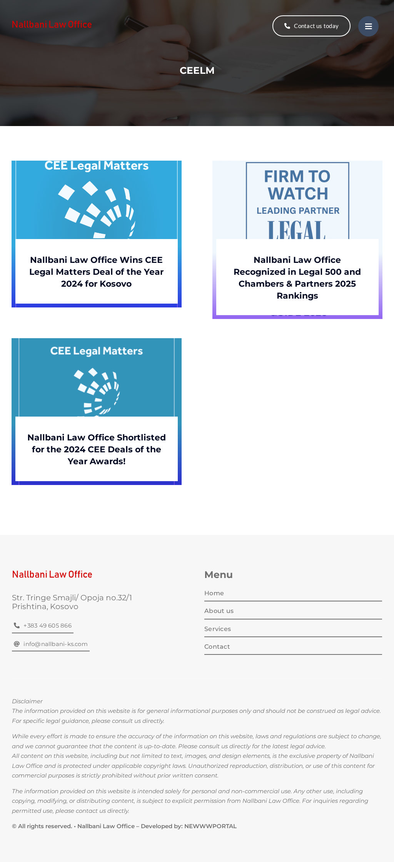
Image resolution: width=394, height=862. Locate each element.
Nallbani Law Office (52, 25)
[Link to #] (368, 26)
